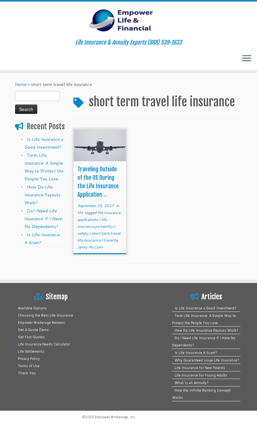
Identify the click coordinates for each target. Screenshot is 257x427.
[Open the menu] (246, 58)
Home (21, 84)
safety (83, 233)
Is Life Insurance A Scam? (196, 352)
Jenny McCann (90, 247)
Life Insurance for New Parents (200, 367)
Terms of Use (28, 365)
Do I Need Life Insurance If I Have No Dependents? (43, 219)
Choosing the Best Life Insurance (45, 315)
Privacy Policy (29, 358)
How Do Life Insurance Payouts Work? (42, 195)
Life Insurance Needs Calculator (44, 344)
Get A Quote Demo (33, 329)
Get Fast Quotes (31, 336)
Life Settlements (31, 351)
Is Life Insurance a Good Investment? (205, 308)
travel (108, 240)
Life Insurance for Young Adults (201, 375)
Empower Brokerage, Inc (115, 416)
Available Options (32, 308)
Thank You (27, 373)
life (80, 212)
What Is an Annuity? (191, 382)
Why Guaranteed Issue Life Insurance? (207, 360)
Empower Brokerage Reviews (41, 322)
